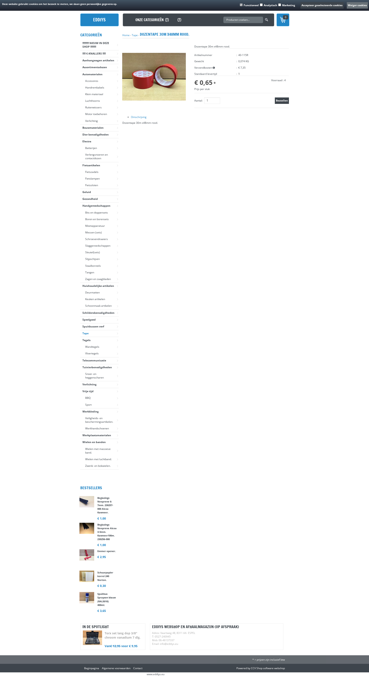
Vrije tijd (88, 391)
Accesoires (91, 81)
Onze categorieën (149, 19)
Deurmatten (92, 292)
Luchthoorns (92, 101)
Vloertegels (92, 353)
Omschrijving (138, 117)
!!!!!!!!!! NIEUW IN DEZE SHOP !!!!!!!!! (95, 45)
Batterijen (91, 148)
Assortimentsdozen (94, 67)
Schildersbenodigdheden (98, 313)
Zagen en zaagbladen (98, 279)
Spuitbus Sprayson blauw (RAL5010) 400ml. (106, 602)
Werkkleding (90, 411)
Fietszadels (91, 172)
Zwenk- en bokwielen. (98, 466)
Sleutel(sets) (92, 252)
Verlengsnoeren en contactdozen (96, 156)
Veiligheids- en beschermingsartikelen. (99, 420)
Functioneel (251, 5)
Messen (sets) (93, 232)
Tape (85, 333)
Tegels (86, 340)
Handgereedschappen (96, 206)
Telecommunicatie (94, 360)
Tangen (89, 272)
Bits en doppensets (96, 212)
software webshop (274, 668)
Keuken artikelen (95, 299)
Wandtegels (92, 347)
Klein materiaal (94, 94)
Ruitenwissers (93, 107)
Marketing (288, 5)
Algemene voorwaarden (116, 668)
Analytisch (270, 5)
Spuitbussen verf (93, 326)
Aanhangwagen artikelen (98, 60)
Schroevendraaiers (96, 239)
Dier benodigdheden (95, 134)
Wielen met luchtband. (98, 459)
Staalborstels (93, 266)
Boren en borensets (97, 219)
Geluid (86, 192)
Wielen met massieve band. (98, 450)
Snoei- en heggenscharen (94, 375)
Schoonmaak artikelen (98, 306)
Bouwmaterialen (93, 128)
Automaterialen (92, 74)
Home (126, 35)
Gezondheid (90, 199)
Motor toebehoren (96, 114)
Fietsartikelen (91, 165)
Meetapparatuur (95, 226)
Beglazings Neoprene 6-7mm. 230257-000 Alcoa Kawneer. (105, 508)
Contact (137, 668)
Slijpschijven (92, 259)
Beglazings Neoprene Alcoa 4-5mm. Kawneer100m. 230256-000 (107, 535)
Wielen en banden (94, 442)
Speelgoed (89, 319)
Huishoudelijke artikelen (98, 286)
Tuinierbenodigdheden (97, 367)
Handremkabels (94, 87)
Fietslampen (92, 178)
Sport (88, 404)
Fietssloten (91, 185)
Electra (86, 141)
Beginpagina (91, 668)
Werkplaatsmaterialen (96, 435)
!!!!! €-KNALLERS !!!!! (94, 53)
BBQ (88, 398)
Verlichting (91, 121)
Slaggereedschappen (97, 245)
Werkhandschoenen (97, 428)
